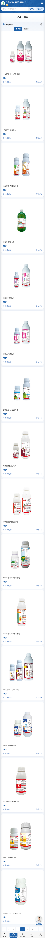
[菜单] (42, 2)
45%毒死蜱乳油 (8, 298)
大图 (19, 29)
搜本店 (32, 9)
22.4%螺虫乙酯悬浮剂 (11, 801)
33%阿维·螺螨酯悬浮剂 (11, 633)
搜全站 (39, 9)
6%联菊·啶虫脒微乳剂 (11, 689)
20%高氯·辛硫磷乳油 (10, 410)
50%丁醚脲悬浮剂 (9, 857)
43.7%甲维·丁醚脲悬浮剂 (12, 913)
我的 (40, 936)
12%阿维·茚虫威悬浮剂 (11, 74)
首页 (4, 936)
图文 (27, 29)
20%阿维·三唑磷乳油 (10, 186)
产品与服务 (13, 936)
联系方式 (22, 936)
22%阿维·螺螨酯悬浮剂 (11, 578)
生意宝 (31, 937)
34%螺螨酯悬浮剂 (9, 466)
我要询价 (8, 82)
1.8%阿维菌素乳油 (9, 130)
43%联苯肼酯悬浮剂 (10, 522)
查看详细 (39, 82)
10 (32, 929)
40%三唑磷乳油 (8, 354)
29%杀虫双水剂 (8, 242)
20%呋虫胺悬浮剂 (9, 745)
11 (36, 929)
